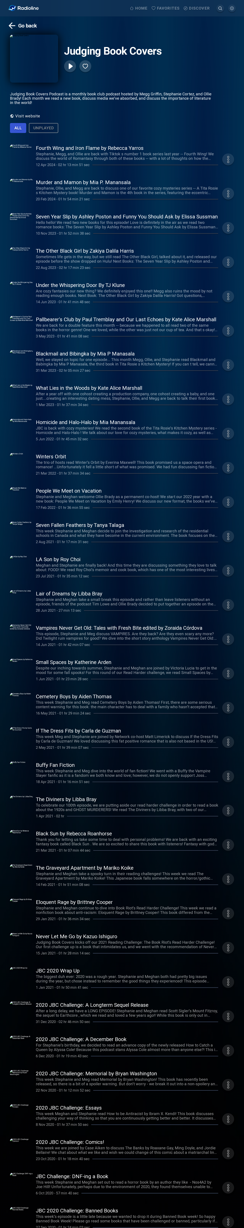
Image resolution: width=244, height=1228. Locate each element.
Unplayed (43, 128)
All (18, 128)
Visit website (27, 116)
